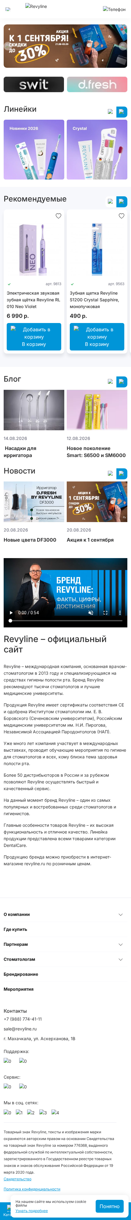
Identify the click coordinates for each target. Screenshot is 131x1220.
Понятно (110, 1206)
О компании (17, 914)
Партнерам (16, 944)
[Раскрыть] (120, 914)
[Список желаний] (58, 215)
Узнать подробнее (32, 1211)
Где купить (15, 929)
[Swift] (34, 84)
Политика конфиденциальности (32, 1189)
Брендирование (21, 974)
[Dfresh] (97, 84)
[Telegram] (24, 1063)
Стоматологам (19, 959)
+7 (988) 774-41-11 (23, 1019)
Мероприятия (19, 989)
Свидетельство (17, 1179)
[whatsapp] (8, 1063)
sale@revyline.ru (20, 1028)
